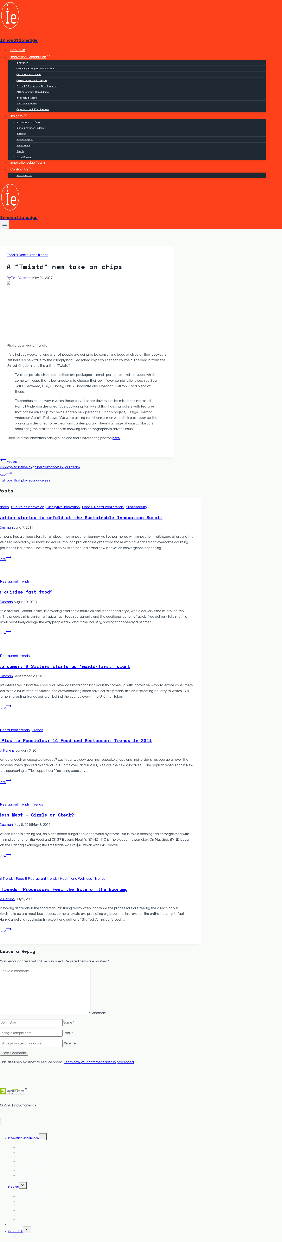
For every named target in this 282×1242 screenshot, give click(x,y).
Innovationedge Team (27, 162)
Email (68, 1033)
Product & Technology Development (37, 86)
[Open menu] (4, 224)
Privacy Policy (24, 175)
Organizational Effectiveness (33, 109)
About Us (17, 50)
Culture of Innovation (27, 507)
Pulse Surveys (24, 157)
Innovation (22, 63)
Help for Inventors (27, 103)
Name (68, 1022)
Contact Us (15, 1231)
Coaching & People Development (35, 68)
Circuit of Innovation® (29, 74)
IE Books (21, 133)
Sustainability (136, 507)
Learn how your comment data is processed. (99, 1062)
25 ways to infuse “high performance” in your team (40, 464)
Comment (99, 1013)
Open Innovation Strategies (32, 80)
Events (20, 151)
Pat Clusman (21, 278)
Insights (13, 1186)
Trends (37, 730)
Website (69, 1043)
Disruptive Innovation (63, 507)
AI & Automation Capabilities (33, 92)
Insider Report (25, 139)
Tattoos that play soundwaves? (25, 477)
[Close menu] (1, 1121)
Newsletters (23, 145)
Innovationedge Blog (28, 122)
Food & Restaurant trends (27, 255)
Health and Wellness (76, 879)
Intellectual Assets (27, 98)
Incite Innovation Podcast (30, 128)
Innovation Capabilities (23, 1138)
